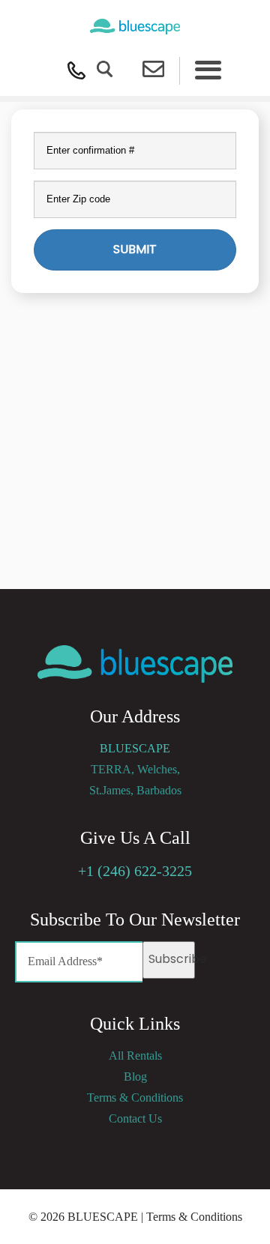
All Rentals (135, 1055)
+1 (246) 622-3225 (135, 871)
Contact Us (135, 1118)
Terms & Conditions (135, 1097)
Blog (135, 1076)
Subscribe (171, 958)
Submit (135, 249)
